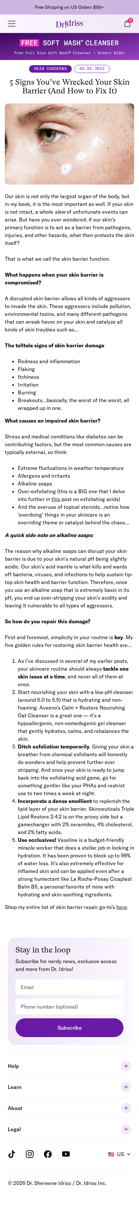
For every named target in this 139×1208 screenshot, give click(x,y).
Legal (14, 1129)
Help (13, 1066)
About (15, 1108)
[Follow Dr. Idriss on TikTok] (12, 1154)
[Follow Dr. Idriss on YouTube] (66, 1154)
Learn (14, 1087)
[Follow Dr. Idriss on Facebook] (48, 1154)
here (121, 907)
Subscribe (70, 1027)
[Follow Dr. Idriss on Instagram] (30, 1154)
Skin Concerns (50, 68)
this (55, 499)
